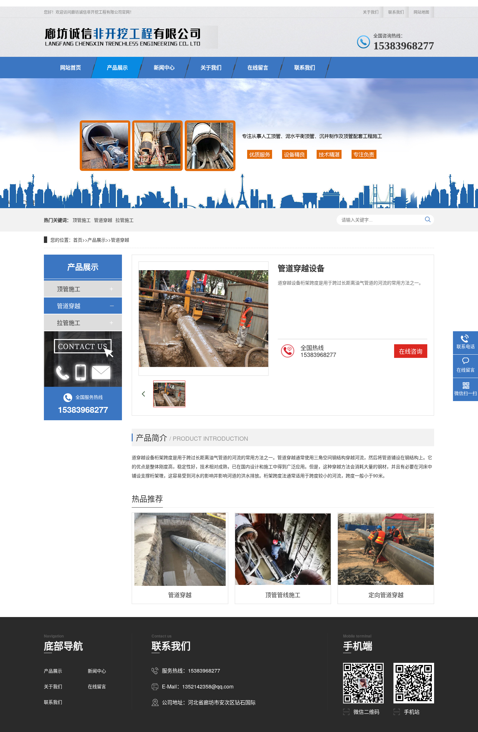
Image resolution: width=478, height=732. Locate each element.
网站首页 (70, 67)
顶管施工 (82, 220)
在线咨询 (410, 351)
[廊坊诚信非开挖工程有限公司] (122, 37)
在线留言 (257, 67)
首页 (77, 239)
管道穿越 (103, 220)
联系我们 (396, 12)
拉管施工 (124, 220)
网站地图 (421, 12)
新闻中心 (164, 67)
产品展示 (117, 67)
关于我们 (370, 12)
